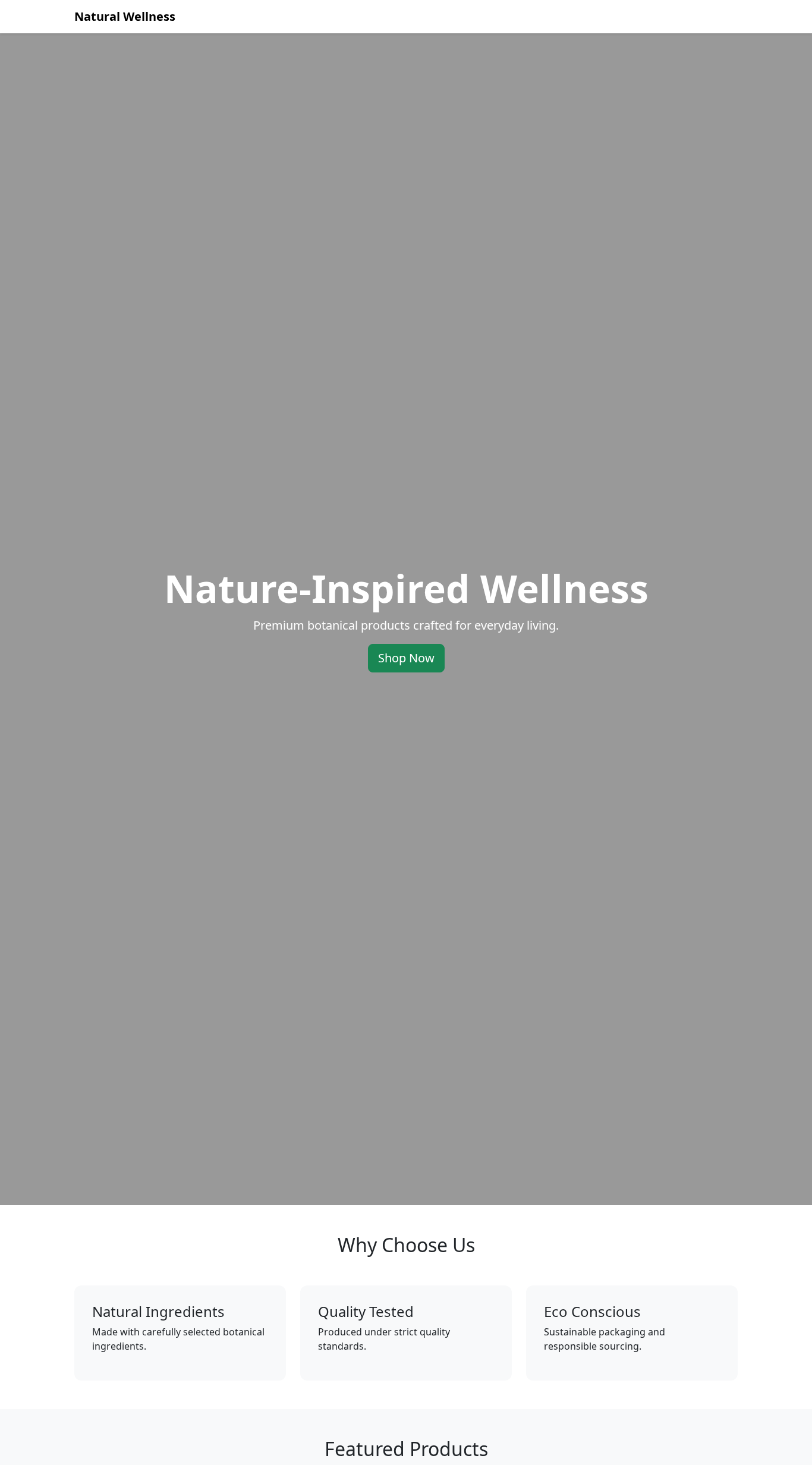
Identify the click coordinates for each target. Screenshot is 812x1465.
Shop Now (406, 658)
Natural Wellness (124, 16)
